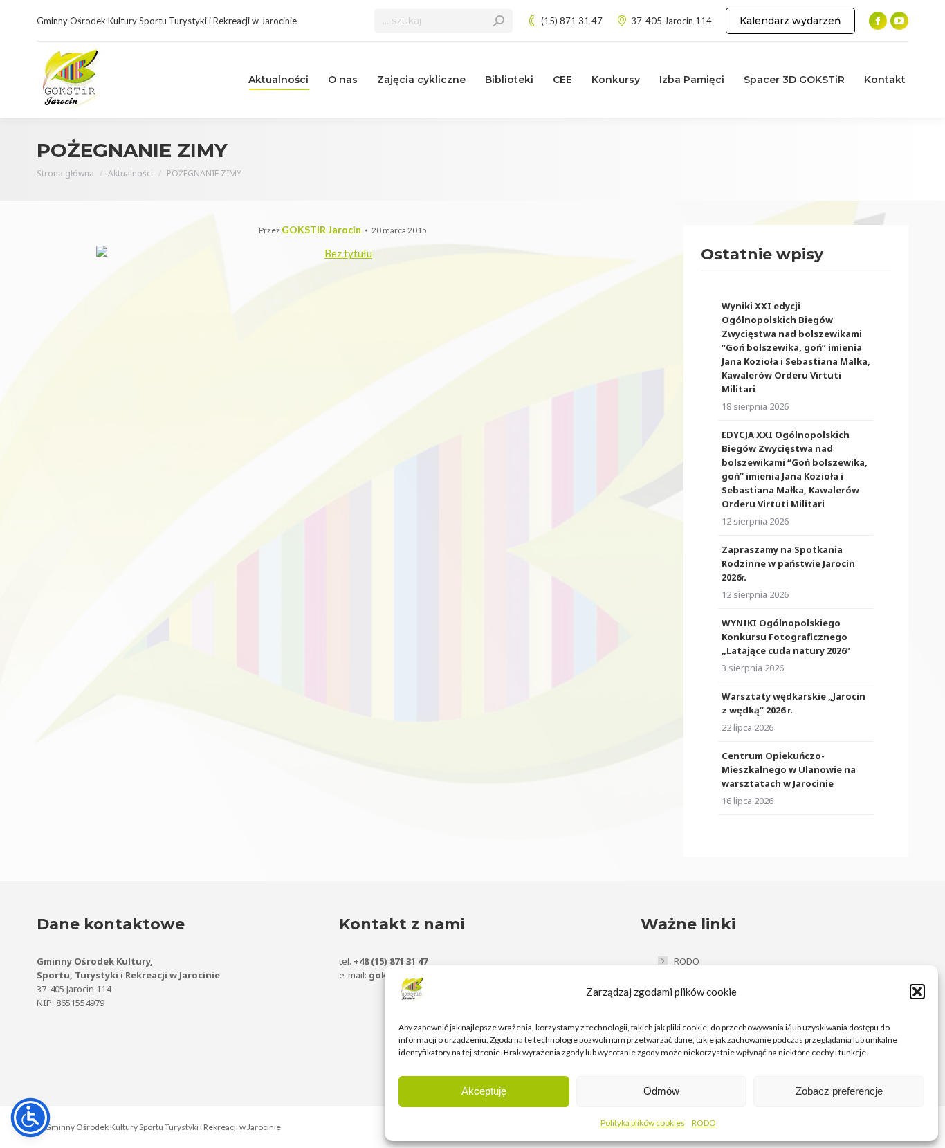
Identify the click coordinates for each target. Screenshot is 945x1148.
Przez (310, 230)
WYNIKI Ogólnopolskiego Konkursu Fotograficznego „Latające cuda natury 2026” (786, 637)
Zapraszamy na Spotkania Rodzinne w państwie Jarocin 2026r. (788, 563)
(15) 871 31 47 (572, 20)
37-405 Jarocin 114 (671, 20)
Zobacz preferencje (839, 1091)
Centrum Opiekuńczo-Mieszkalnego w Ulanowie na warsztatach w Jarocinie (789, 769)
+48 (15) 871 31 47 (391, 961)
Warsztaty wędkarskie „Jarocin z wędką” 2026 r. (793, 703)
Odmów (661, 1091)
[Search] (498, 21)
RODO (704, 1123)
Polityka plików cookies (642, 1123)
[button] (917, 992)
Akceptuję (483, 1091)
